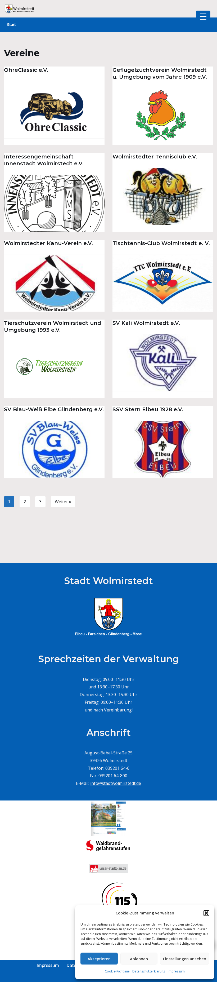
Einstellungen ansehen (184, 958)
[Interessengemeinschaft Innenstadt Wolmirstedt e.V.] (54, 203)
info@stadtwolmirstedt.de (115, 783)
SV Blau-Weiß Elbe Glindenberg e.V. (54, 409)
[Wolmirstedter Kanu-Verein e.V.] (54, 283)
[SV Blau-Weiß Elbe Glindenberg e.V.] (54, 449)
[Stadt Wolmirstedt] (20, 9)
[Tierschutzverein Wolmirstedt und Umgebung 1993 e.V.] (54, 369)
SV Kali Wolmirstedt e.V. (146, 323)
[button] (206, 913)
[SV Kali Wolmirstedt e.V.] (162, 362)
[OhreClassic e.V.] (54, 109)
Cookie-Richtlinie (117, 971)
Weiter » (63, 502)
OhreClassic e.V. (26, 70)
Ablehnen (139, 958)
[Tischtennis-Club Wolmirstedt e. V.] (162, 283)
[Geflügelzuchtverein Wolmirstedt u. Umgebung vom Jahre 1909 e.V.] (162, 116)
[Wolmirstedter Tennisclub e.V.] (162, 196)
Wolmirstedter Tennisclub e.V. (154, 156)
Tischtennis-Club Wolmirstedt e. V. (161, 243)
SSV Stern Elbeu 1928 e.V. (147, 409)
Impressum (176, 971)
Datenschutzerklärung (148, 971)
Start (11, 24)
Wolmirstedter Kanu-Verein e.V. (48, 243)
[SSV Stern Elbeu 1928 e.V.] (162, 449)
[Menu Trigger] (203, 16)
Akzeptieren (99, 958)
